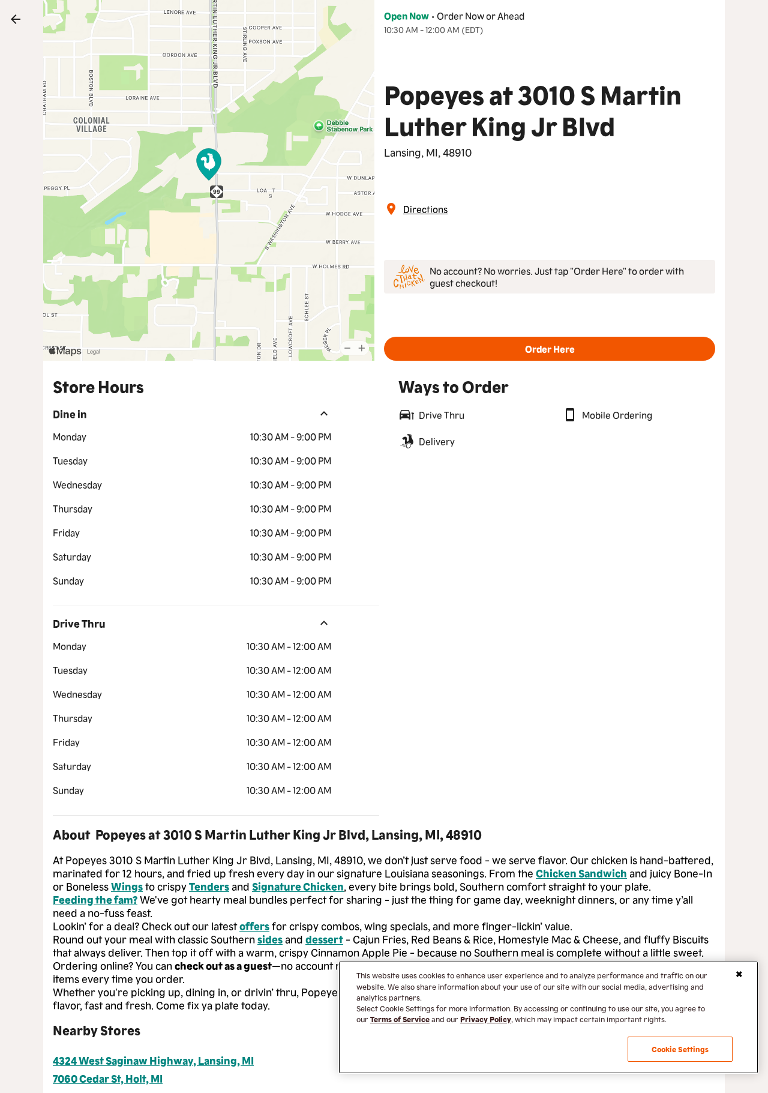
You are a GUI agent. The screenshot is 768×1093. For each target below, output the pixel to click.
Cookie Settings (680, 1048)
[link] (16, 19)
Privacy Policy (485, 1018)
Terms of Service (400, 1018)
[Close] (739, 974)
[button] (549, 349)
